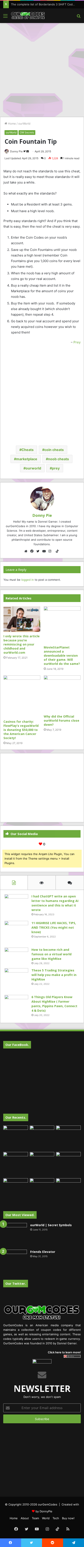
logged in (27, 579)
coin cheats (54, 450)
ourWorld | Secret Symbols (51, 1225)
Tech (56, 1518)
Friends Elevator (42, 1252)
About (25, 1518)
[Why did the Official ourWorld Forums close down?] (62, 693)
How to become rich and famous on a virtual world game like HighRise (51, 954)
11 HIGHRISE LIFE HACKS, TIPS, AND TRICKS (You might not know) (53, 927)
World (46, 1518)
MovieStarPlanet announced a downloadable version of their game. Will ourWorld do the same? (62, 655)
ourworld (33, 468)
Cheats (28, 450)
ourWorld (24, 123)
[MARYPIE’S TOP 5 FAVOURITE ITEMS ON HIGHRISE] (68, 1190)
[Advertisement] (42, 69)
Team (35, 1518)
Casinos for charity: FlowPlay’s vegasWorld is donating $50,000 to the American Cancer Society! (21, 729)
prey (56, 468)
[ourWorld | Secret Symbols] (15, 1235)
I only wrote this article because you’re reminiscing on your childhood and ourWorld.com (21, 644)
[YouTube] (45, 551)
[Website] (27, 551)
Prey (77, 342)
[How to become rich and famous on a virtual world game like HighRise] (16, 956)
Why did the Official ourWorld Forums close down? (61, 720)
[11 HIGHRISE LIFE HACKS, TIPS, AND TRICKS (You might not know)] (16, 933)
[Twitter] (39, 551)
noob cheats (58, 459)
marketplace (26, 459)
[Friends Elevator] (15, 1261)
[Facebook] (33, 551)
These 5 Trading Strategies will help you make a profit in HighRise (53, 974)
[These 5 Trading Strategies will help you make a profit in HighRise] (16, 980)
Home (11, 123)
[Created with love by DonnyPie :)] (28, 15)
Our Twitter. (15, 1283)
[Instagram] (51, 551)
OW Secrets (27, 132)
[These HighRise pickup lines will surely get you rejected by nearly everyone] (15, 1185)
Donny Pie (16, 151)
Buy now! (68, 1518)
